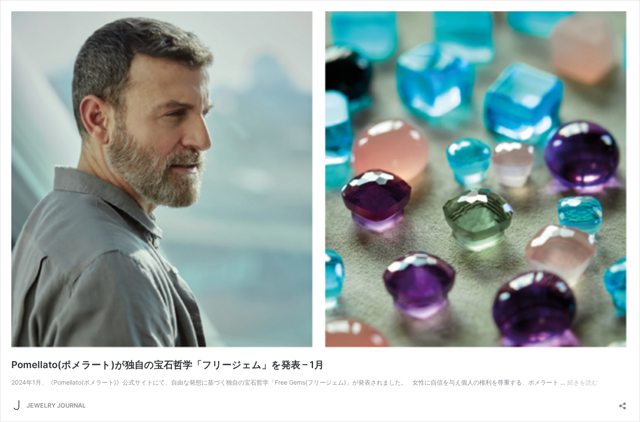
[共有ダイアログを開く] (622, 403)
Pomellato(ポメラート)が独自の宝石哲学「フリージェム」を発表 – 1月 (167, 364)
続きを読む (582, 382)
